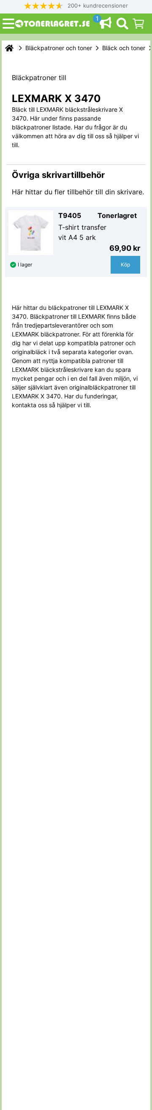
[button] (76, 5)
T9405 (69, 215)
